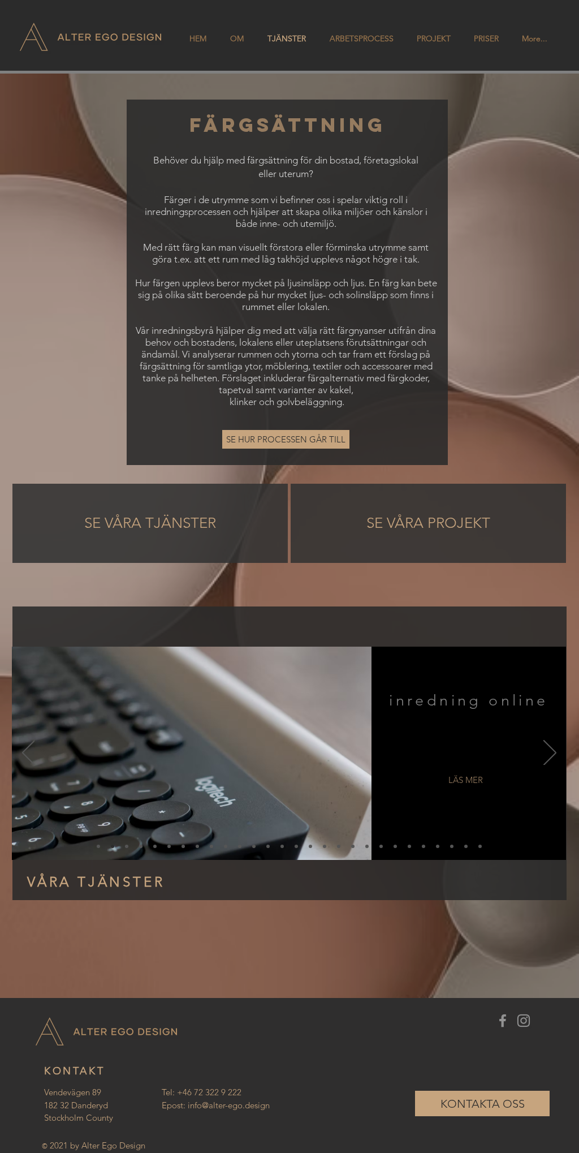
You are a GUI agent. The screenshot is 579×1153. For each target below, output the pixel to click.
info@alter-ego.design (229, 1105)
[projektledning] (381, 846)
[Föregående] (28, 753)
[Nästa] (549, 753)
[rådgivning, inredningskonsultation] (126, 846)
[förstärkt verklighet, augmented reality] (140, 846)
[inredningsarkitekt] (395, 846)
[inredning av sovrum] (268, 846)
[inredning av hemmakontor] (296, 846)
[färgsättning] (437, 846)
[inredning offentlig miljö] (225, 846)
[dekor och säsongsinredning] (183, 846)
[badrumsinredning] (254, 846)
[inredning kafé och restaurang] (353, 846)
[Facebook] (502, 1020)
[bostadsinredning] (197, 846)
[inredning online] (112, 846)
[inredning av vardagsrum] (282, 846)
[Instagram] (523, 1020)
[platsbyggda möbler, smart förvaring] (409, 846)
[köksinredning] (239, 846)
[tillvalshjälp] (480, 846)
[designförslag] (451, 846)
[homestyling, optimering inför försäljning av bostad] (155, 846)
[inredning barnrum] (310, 846)
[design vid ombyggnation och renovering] (169, 846)
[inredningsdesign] (98, 846)
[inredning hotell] (338, 846)
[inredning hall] (367, 846)
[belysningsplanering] (423, 846)
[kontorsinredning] (211, 846)
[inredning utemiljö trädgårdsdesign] (324, 846)
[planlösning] (466, 846)
